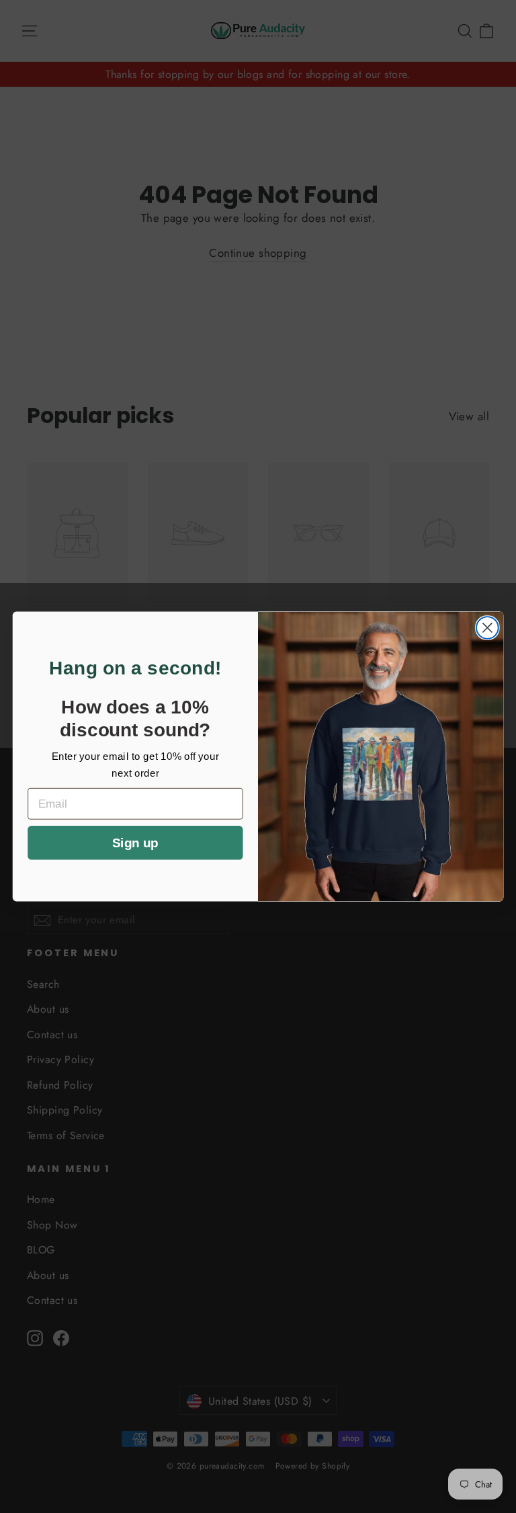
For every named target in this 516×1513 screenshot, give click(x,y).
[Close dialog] (487, 628)
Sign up (135, 843)
